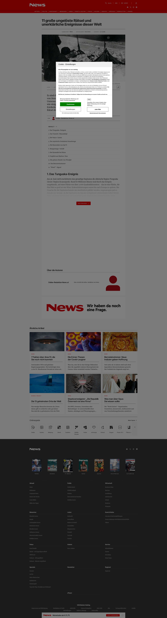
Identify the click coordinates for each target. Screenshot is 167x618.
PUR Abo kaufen (97, 109)
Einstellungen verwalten (70, 109)
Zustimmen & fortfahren (70, 104)
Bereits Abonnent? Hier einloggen (98, 113)
